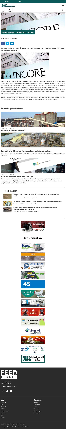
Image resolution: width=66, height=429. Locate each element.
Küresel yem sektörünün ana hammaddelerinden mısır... (26, 204)
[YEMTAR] (33, 247)
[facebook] (3, 392)
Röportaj (36, 409)
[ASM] (33, 265)
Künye (2, 404)
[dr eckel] (33, 293)
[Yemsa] (33, 340)
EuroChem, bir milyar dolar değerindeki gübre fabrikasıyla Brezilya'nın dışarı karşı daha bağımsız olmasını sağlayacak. (33, 154)
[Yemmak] (33, 284)
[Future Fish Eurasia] (33, 349)
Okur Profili (3, 406)
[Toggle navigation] (63, 6)
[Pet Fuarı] (33, 312)
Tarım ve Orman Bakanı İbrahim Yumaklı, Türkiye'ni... (25, 198)
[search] (62, 10)
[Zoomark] (33, 321)
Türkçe (19, 1)
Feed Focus (36, 413)
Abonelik (3, 413)
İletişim (2, 417)
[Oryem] (33, 303)
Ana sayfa (3, 426)
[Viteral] (33, 275)
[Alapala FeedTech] (33, 226)
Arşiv (2, 415)
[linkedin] (11, 392)
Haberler (36, 402)
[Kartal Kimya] (33, 256)
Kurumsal (3, 402)
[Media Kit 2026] (33, 358)
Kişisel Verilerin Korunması (13, 426)
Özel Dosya (37, 404)
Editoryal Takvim (5, 411)
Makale (36, 406)
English (7, 1)
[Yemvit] (33, 331)
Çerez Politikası (25, 426)
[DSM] (33, 238)
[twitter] (7, 392)
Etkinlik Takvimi (4, 409)
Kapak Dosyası (37, 411)
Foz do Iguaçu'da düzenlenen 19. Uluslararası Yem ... (25, 211)
